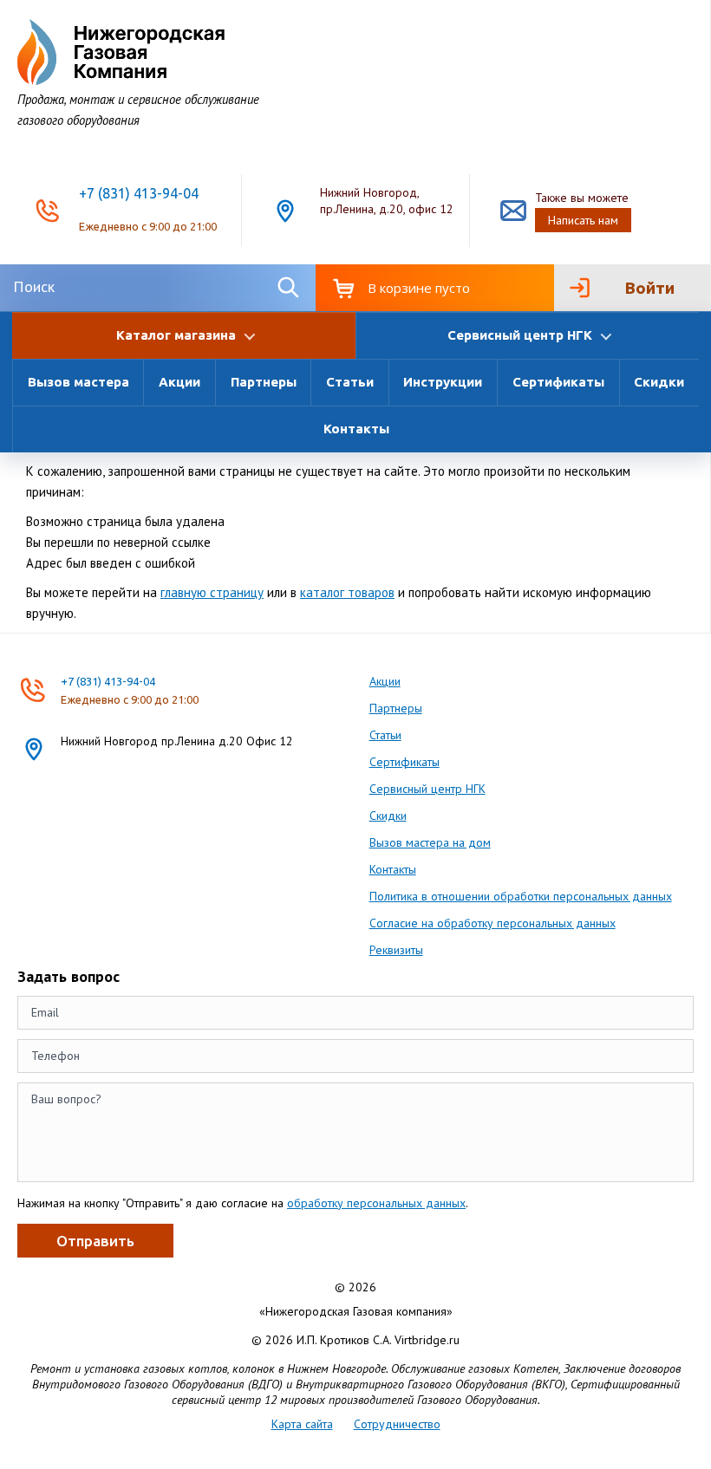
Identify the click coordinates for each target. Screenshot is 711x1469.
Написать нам (583, 220)
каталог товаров (347, 592)
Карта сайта (302, 1424)
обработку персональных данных (376, 1203)
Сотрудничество (397, 1424)
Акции (179, 381)
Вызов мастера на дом (430, 842)
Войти (649, 287)
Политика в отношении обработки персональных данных (520, 896)
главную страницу (212, 592)
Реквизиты (396, 950)
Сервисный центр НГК (427, 788)
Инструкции (442, 381)
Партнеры (264, 381)
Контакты (356, 428)
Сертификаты (558, 381)
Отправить (95, 1240)
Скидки (659, 381)
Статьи (350, 381)
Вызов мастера (78, 381)
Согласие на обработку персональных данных (492, 923)
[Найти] (287, 287)
